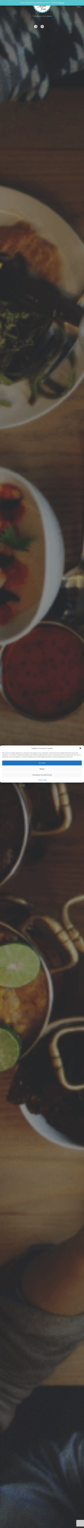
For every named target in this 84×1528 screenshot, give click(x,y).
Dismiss (61, 3)
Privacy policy (42, 779)
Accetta (42, 763)
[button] (80, 748)
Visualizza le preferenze (42, 775)
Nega (42, 769)
